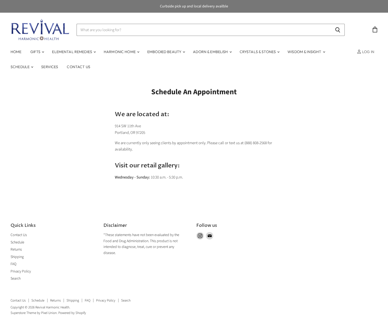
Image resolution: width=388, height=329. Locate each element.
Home (16, 51)
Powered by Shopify (72, 313)
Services (49, 66)
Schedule (20, 66)
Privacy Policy (21, 271)
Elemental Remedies (72, 51)
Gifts (35, 51)
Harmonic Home (120, 51)
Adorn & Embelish (211, 51)
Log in (367, 51)
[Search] (338, 30)
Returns (16, 249)
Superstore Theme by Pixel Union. (34, 313)
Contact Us (78, 66)
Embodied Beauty (164, 51)
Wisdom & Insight (304, 51)
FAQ (13, 264)
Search (16, 278)
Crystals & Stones (258, 51)
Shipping (17, 257)
